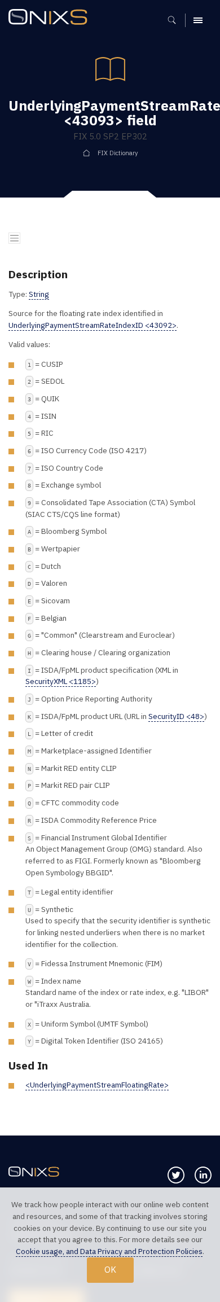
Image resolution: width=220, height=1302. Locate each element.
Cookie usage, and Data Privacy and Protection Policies (109, 1251)
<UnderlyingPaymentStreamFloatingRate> (97, 1085)
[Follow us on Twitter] (176, 1175)
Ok (110, 1269)
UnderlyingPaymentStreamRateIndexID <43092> (92, 325)
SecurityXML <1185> (60, 681)
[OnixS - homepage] (50, 18)
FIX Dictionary (118, 153)
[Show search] (176, 20)
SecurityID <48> (176, 716)
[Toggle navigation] (14, 238)
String (39, 294)
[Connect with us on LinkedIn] (203, 1175)
